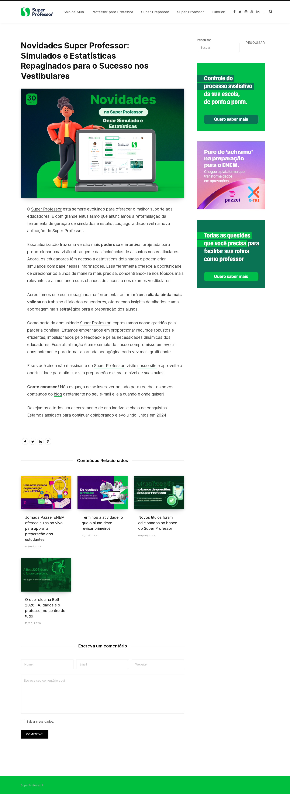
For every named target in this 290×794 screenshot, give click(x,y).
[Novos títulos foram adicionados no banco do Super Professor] (159, 492)
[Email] (9, 255)
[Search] (268, 11)
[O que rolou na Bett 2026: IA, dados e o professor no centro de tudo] (46, 575)
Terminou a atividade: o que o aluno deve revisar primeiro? (102, 523)
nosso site (146, 365)
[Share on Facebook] (9, 221)
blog (58, 394)
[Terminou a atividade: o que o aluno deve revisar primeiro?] (102, 492)
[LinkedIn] (40, 441)
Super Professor (46, 209)
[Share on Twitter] (9, 232)
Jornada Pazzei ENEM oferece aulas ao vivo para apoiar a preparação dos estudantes (45, 528)
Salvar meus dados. (40, 721)
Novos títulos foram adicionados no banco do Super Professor (157, 523)
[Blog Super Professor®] (37, 11)
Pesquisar (204, 40)
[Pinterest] (9, 243)
